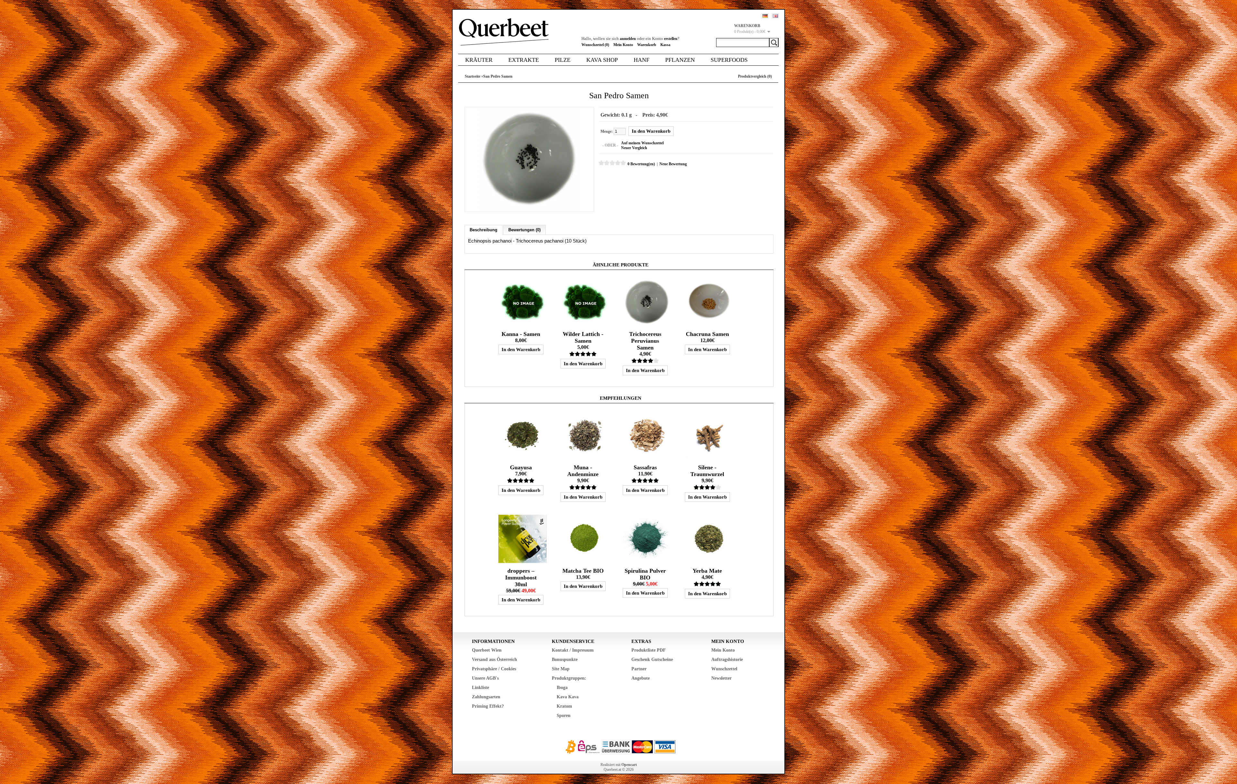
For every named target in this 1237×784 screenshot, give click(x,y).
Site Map (561, 668)
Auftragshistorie (727, 659)
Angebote (640, 678)
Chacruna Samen (707, 334)
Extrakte (523, 60)
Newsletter (721, 678)
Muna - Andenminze (583, 470)
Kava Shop (602, 60)
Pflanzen (680, 60)
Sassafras (645, 467)
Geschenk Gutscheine (652, 659)
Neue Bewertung (673, 164)
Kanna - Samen (521, 334)
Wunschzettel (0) (595, 45)
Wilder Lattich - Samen (583, 337)
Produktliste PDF (648, 650)
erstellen (670, 38)
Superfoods (729, 60)
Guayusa (521, 467)
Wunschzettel (724, 668)
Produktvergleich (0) (755, 76)
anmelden (628, 38)
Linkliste (480, 687)
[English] (775, 16)
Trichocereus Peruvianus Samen (645, 341)
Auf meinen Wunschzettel (642, 143)
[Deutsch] (765, 16)
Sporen (564, 715)
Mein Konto (623, 45)
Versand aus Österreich (494, 659)
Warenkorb (646, 45)
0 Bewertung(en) (641, 164)
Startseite (472, 76)
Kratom (564, 706)
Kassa (665, 45)
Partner (639, 668)
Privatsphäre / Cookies (494, 668)
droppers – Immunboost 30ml (521, 578)
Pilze (563, 60)
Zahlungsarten (486, 696)
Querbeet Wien (487, 650)
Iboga (562, 687)
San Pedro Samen (498, 76)
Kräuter (479, 60)
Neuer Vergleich (634, 148)
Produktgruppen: (569, 678)
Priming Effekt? (488, 706)
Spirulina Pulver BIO (645, 574)
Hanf (641, 60)
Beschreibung (483, 229)
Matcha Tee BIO (583, 571)
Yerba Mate (707, 571)
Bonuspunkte (565, 659)
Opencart (629, 764)
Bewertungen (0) (524, 229)
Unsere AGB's (485, 678)
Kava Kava (568, 696)
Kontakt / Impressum (573, 650)
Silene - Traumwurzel (707, 470)
